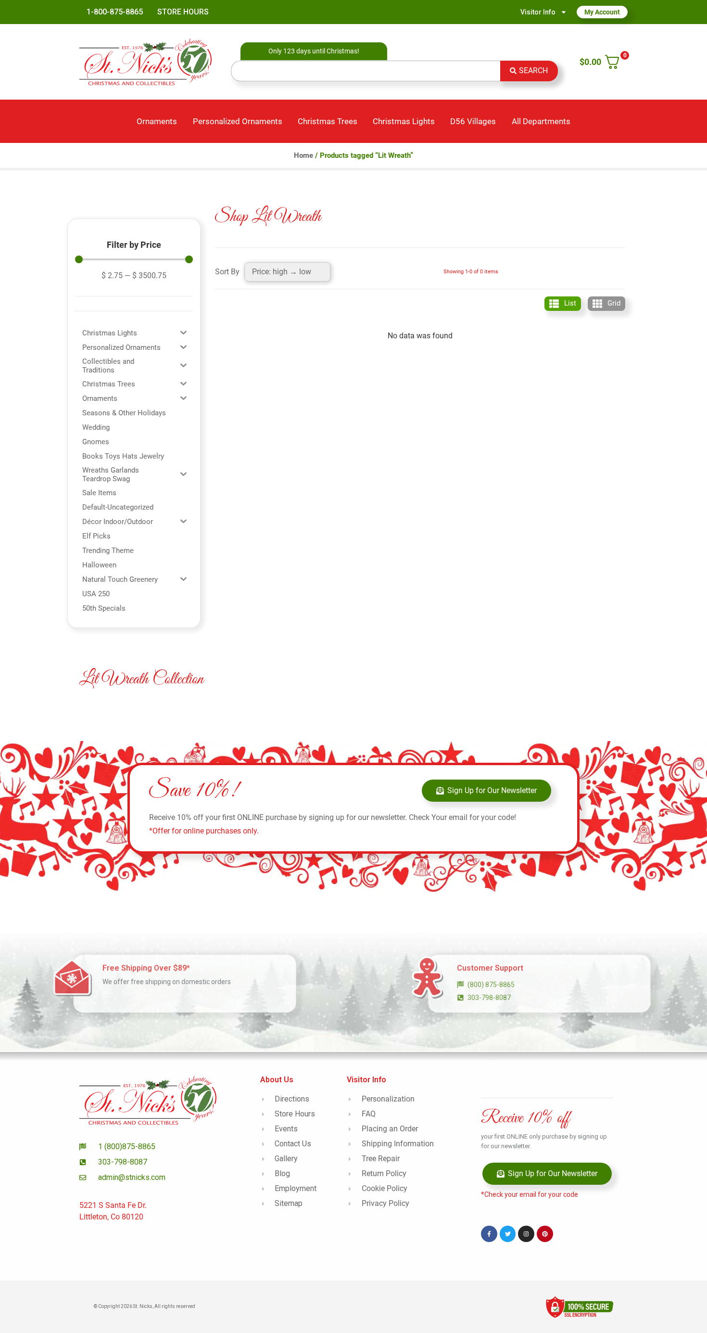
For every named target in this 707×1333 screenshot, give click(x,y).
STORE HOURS (183, 11)
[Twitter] (508, 1234)
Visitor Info (538, 12)
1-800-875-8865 (115, 11)
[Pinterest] (545, 1234)
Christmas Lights (404, 121)
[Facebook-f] (489, 1234)
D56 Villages (473, 121)
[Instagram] (526, 1234)
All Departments (541, 121)
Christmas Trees (327, 121)
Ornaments (157, 121)
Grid (613, 303)
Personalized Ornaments (237, 121)
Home (303, 155)
